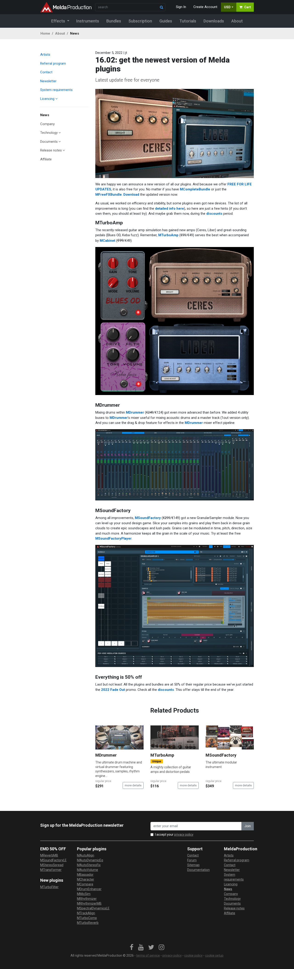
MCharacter (85, 879)
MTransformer (51, 870)
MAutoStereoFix (89, 865)
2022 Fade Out (113, 690)
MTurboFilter (49, 887)
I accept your (174, 834)
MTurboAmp (168, 235)
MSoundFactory (148, 518)
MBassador (85, 874)
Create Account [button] (205, 7)
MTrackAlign (86, 913)
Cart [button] (247, 7)
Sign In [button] (181, 7)
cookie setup (214, 955)
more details (133, 785)
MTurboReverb (88, 923)
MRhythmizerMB (89, 903)
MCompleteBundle (195, 189)
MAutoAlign (85, 855)
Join (247, 826)
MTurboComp (87, 918)
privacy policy (183, 834)
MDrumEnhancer (89, 889)
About (60, 33)
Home (45, 33)
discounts (214, 213)
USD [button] (227, 7)
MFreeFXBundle (108, 194)
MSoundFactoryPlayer (113, 538)
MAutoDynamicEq (90, 860)
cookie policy (193, 955)
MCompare (85, 884)
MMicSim (83, 894)
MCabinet (107, 241)
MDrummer (135, 412)
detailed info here (169, 208)
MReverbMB (49, 855)
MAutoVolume (87, 870)
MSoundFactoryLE (53, 860)
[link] (131, 947)
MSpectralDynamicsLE (93, 908)
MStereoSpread (51, 865)
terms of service (148, 955)
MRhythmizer (87, 898)
